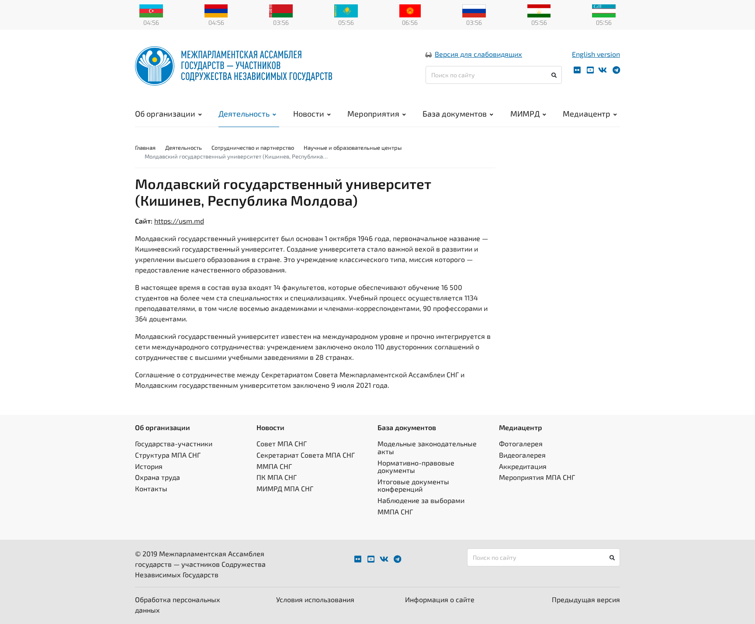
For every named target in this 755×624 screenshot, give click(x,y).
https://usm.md (179, 221)
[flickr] (577, 70)
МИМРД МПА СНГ (284, 488)
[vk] (602, 70)
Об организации (165, 113)
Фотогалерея (521, 443)
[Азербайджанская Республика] (151, 10)
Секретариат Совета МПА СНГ (305, 455)
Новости (308, 113)
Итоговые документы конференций (413, 485)
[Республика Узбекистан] (604, 10)
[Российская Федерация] (474, 10)
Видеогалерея (522, 455)
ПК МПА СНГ (276, 477)
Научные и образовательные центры (353, 147)
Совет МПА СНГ (281, 443)
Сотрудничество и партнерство (252, 147)
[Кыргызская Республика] (410, 10)
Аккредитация (523, 466)
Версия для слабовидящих (478, 54)
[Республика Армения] (216, 10)
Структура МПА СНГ (168, 455)
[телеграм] (616, 70)
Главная (145, 147)
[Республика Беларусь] (281, 10)
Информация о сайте (439, 599)
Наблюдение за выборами (421, 500)
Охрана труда (157, 477)
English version (596, 54)
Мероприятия (373, 113)
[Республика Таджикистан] (539, 10)
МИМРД (525, 113)
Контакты (151, 488)
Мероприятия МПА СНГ (537, 477)
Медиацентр (586, 113)
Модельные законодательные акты (427, 447)
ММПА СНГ (274, 466)
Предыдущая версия (586, 599)
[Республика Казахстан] (346, 10)
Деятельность (244, 113)
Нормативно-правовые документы (416, 467)
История (149, 466)
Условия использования (315, 599)
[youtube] (590, 70)
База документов (455, 113)
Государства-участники (173, 443)
